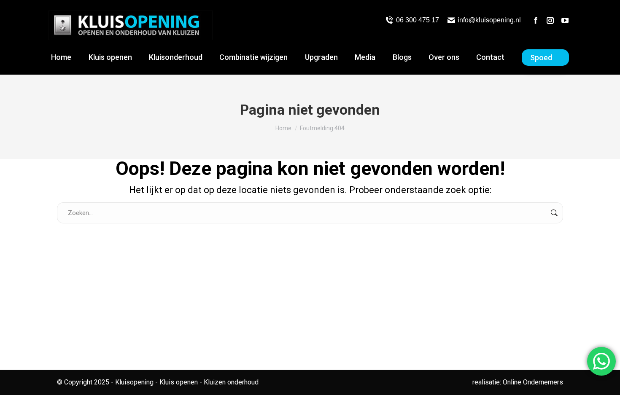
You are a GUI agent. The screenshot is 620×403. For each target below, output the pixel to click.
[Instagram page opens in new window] (550, 20)
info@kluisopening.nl (489, 20)
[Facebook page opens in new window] (535, 20)
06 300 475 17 (417, 20)
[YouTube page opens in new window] (565, 20)
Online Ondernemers (533, 382)
